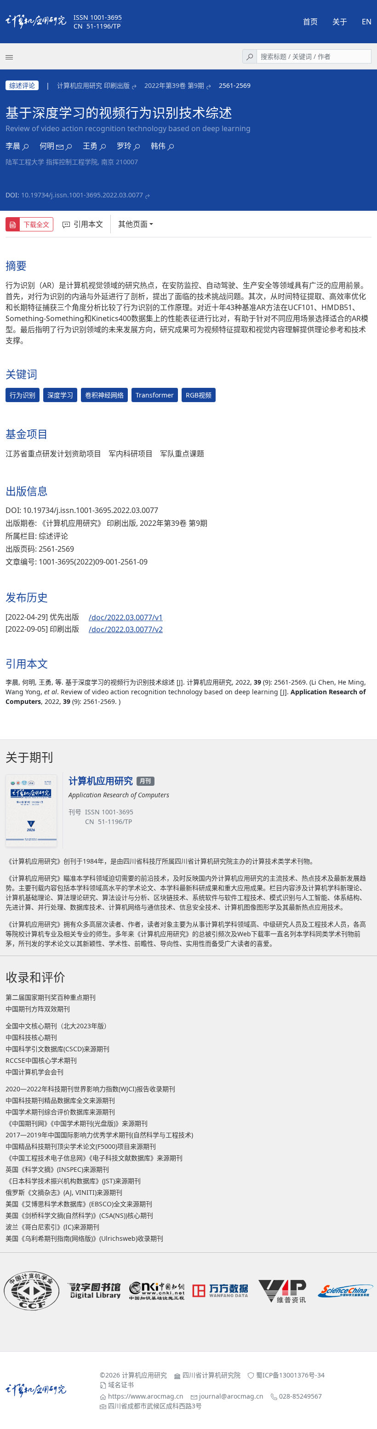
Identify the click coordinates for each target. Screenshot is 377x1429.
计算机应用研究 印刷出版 (93, 85)
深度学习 (60, 395)
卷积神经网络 (104, 395)
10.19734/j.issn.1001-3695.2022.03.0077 (82, 194)
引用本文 (88, 224)
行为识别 (22, 395)
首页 (310, 22)
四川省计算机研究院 (211, 1375)
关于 (339, 22)
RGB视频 (198, 395)
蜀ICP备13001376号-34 (290, 1375)
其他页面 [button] (133, 224)
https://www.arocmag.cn (145, 1396)
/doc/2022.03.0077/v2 (126, 629)
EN (366, 22)
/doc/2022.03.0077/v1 (126, 617)
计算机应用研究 (144, 1375)
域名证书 (121, 1384)
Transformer (155, 395)
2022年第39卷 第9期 (174, 85)
